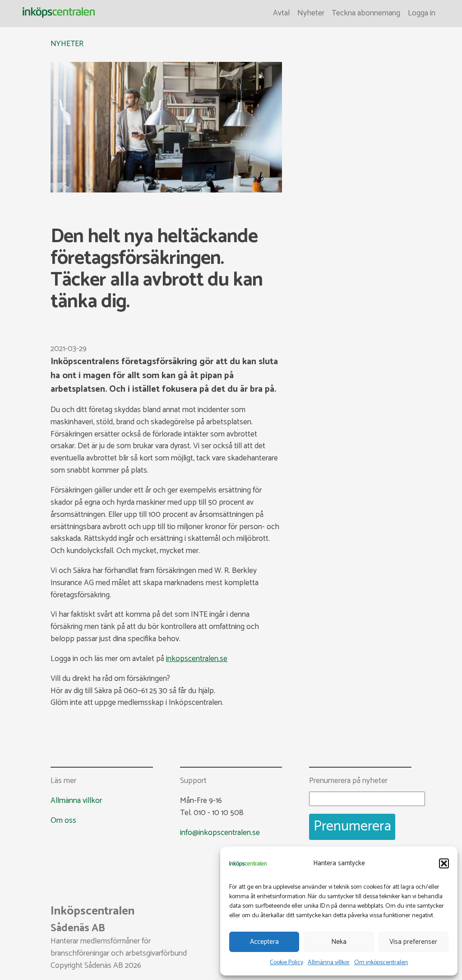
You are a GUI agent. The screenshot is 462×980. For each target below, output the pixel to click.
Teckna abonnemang (366, 13)
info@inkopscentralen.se (220, 832)
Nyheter (310, 13)
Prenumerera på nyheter (348, 781)
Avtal (281, 13)
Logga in (421, 13)
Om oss (63, 820)
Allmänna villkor (329, 962)
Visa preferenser (413, 941)
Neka (338, 941)
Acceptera (264, 941)
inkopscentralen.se (196, 659)
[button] (443, 863)
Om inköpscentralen (381, 962)
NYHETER (67, 44)
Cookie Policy (286, 962)
